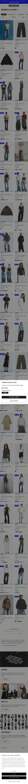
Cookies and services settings (14, 781)
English (5, 392)
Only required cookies (14, 777)
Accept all (14, 774)
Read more (14, 771)
